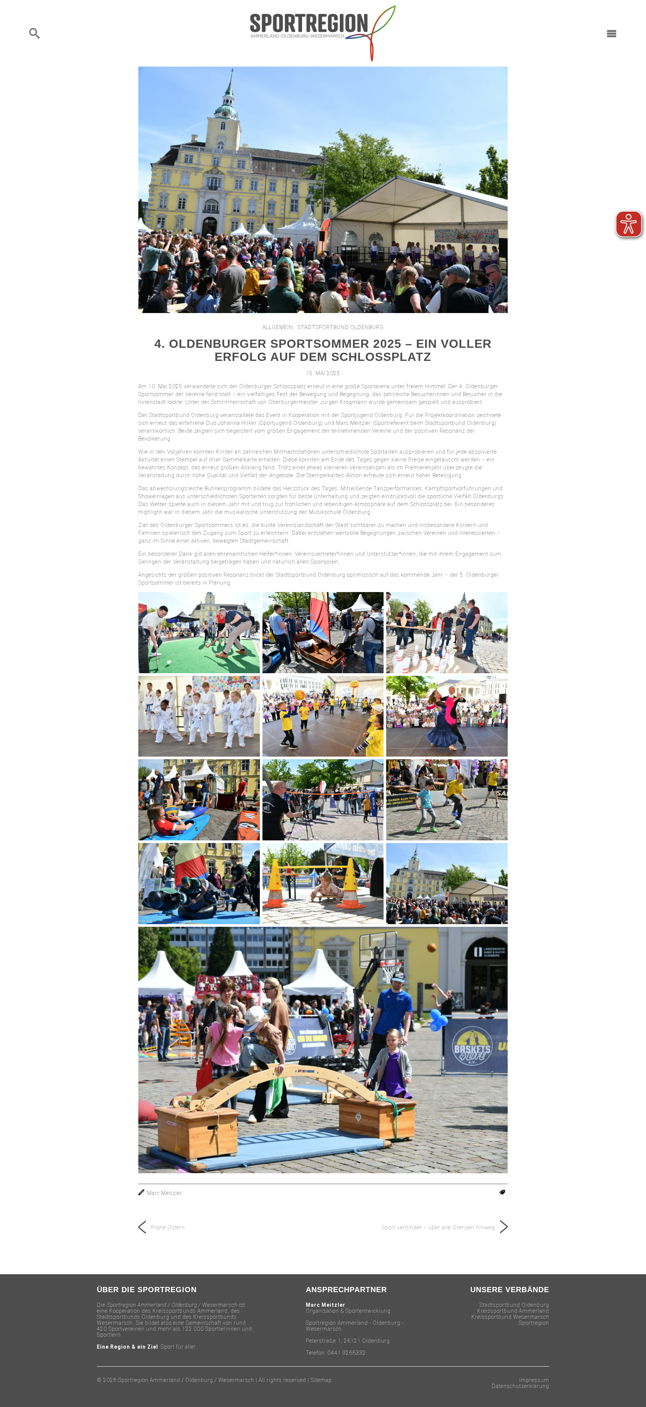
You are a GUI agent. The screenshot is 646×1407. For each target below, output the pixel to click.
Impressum (534, 1380)
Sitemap (321, 1380)
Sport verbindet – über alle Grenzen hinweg (438, 1227)
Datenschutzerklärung (520, 1386)
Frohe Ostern (168, 1227)
